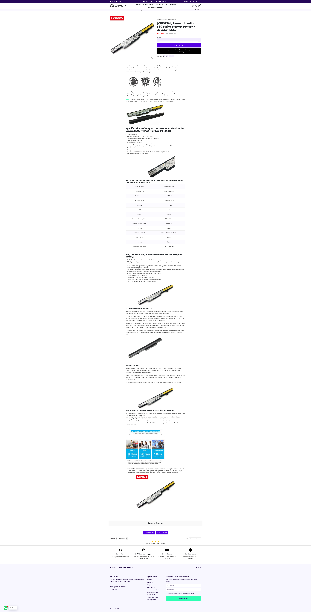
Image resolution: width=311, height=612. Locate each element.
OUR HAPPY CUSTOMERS (155, 7)
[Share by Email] (200, 10)
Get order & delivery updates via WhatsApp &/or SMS (181, 593)
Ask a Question (162, 532)
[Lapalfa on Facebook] (112, 1)
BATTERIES (149, 5)
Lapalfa (128, 99)
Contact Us (151, 587)
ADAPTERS (159, 5)
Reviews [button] (112, 538)
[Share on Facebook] (195, 10)
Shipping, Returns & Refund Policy (153, 593)
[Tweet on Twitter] (197, 10)
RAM (166, 5)
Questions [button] (122, 538)
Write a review (150, 532)
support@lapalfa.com (118, 587)
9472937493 (115, 589)
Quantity (159, 37)
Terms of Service (152, 590)
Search (149, 580)
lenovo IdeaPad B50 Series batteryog (166, 19)
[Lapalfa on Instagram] (114, 1)
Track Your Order (152, 597)
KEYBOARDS (139, 5)
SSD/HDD (172, 5)
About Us (150, 582)
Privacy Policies (152, 600)
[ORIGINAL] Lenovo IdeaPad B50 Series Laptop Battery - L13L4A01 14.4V (131, 10)
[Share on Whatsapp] (198, 10)
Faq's (149, 585)
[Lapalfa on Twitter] (110, 1)
